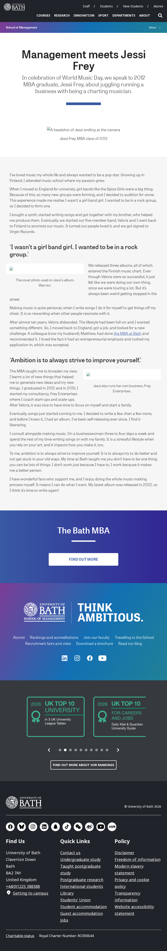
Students (106, 6)
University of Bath (15, 7)
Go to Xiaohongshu (112, 826)
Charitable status (20, 935)
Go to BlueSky (21, 826)
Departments (123, 15)
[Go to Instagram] (77, 658)
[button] (49, 750)
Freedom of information (137, 859)
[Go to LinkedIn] (64, 658)
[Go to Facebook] (90, 658)
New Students (133, 6)
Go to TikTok (66, 826)
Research (62, 15)
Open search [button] (160, 15)
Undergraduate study (80, 859)
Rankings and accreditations (54, 637)
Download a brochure (94, 643)
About (144, 15)
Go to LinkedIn (44, 826)
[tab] (60, 750)
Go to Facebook (10, 826)
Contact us (70, 852)
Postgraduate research (81, 879)
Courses (43, 15)
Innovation (83, 15)
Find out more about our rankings (83, 765)
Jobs (64, 920)
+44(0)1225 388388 (23, 886)
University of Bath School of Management (44, 612)
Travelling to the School (134, 637)
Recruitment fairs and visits (48, 643)
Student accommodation (83, 906)
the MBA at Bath (127, 333)
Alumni (158, 6)
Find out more (83, 559)
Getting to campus (30, 893)
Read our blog (130, 643)
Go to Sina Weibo (89, 826)
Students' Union (75, 899)
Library (67, 893)
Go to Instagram (32, 826)
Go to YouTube (100, 826)
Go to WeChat (78, 826)
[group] (50, 717)
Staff (86, 6)
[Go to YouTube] (102, 658)
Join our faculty (97, 637)
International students (81, 886)
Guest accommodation (81, 913)
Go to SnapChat (55, 826)
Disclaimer (124, 852)
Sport (103, 15)
